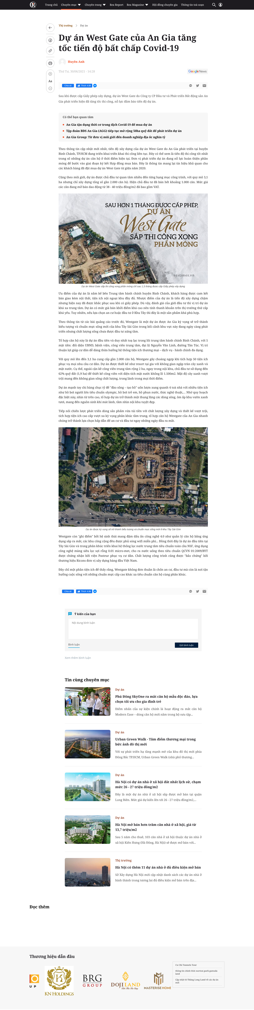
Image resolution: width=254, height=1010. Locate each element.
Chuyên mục (68, 5)
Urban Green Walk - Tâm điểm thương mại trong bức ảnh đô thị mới (155, 741)
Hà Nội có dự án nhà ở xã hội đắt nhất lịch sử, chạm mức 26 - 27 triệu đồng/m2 (158, 784)
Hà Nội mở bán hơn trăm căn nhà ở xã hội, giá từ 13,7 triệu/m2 (155, 827)
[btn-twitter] (197, 86)
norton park (202, 970)
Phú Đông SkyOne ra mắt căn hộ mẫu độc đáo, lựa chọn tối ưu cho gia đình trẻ (156, 699)
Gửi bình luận (186, 645)
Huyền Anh (76, 62)
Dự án (84, 25)
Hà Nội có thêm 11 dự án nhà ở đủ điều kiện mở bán (158, 867)
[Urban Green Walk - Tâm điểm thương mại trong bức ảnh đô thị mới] (87, 744)
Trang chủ (51, 5)
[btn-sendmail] (204, 86)
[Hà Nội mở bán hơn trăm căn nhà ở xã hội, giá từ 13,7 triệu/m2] (87, 829)
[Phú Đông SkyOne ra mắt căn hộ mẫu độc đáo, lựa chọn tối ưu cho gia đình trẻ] (87, 701)
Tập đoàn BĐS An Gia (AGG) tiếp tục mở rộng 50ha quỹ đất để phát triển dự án (124, 131)
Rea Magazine (135, 5)
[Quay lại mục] (50, 28)
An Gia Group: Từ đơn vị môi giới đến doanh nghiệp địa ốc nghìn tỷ (115, 137)
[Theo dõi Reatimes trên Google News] (197, 72)
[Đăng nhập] (220, 6)
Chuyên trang (93, 5)
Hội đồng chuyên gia (165, 5)
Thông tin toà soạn (192, 5)
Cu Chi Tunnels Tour (186, 964)
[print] (50, 63)
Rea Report (116, 5)
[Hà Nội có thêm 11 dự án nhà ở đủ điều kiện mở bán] (87, 872)
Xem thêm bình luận (78, 658)
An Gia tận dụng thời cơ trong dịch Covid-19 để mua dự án (109, 125)
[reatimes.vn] (33, 4)
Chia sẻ (68, 85)
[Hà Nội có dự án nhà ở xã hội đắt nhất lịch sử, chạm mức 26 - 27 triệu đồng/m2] (87, 787)
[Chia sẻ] (50, 40)
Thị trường (66, 25)
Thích (86, 85)
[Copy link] (50, 51)
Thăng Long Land (196, 979)
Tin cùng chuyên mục (87, 680)
